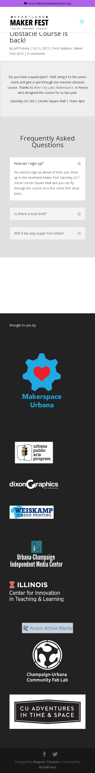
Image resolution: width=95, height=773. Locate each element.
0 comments (36, 53)
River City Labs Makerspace (54, 87)
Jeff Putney (21, 48)
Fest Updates (62, 48)
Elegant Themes (46, 762)
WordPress (47, 767)
